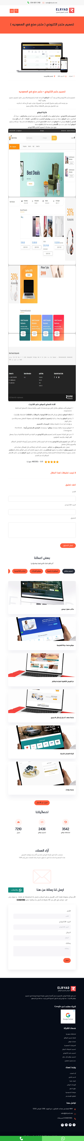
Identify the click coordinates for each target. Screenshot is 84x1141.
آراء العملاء (73, 1073)
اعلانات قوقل (72, 1042)
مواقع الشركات (36, 571)
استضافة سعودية (71, 1034)
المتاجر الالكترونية (20, 571)
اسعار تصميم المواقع (70, 1038)
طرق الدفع (73, 1088)
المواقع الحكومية (52, 571)
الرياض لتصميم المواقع (64, 991)
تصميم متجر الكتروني (69, 1053)
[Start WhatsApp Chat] (63, 1138)
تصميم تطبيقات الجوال (69, 1049)
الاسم (74, 491)
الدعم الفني (72, 1077)
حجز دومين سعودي (70, 1061)
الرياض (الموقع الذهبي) (62, 12)
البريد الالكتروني (70, 505)
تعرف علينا (73, 1081)
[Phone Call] (21, 1138)
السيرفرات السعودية (70, 1045)
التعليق (73, 518)
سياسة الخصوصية (71, 1092)
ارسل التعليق (68, 545)
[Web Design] (71, 10)
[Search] (16, 11)
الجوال (68, 932)
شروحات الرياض (71, 1085)
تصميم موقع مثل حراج (69, 1057)
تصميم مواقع (68, 571)
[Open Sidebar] (12, 11)
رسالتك (68, 943)
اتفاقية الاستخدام (71, 1096)
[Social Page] (74, 1124)
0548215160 (21, 900)
